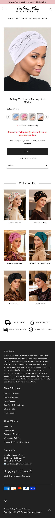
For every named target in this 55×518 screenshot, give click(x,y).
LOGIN (27, 151)
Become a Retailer (12, 434)
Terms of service (23, 509)
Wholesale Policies (12, 438)
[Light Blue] (16, 117)
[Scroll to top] (49, 510)
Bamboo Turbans (11, 393)
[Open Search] (50, 9)
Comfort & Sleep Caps (14, 405)
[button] (8, 117)
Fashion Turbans (11, 397)
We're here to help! (17, 329)
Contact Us (9, 430)
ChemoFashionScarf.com (19, 476)
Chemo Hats (9, 409)
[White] (40, 117)
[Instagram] (5, 501)
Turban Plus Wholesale (31, 512)
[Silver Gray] (32, 117)
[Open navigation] (4, 9)
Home (10, 18)
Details (10, 165)
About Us (8, 426)
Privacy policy (9, 509)
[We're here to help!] (5, 331)
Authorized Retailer (27, 132)
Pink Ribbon (9, 413)
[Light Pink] (24, 117)
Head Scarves (10, 401)
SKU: (20, 158)
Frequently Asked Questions (16, 442)
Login (41, 132)
